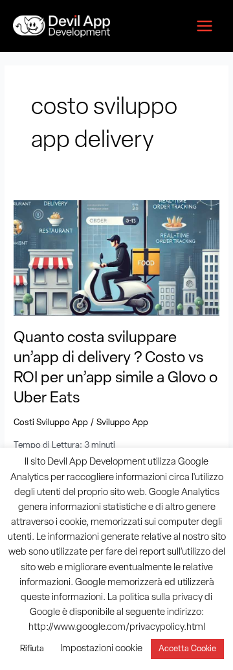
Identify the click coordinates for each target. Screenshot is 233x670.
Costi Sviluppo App (51, 423)
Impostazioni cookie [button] (101, 649)
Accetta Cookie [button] (187, 649)
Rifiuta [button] (32, 649)
